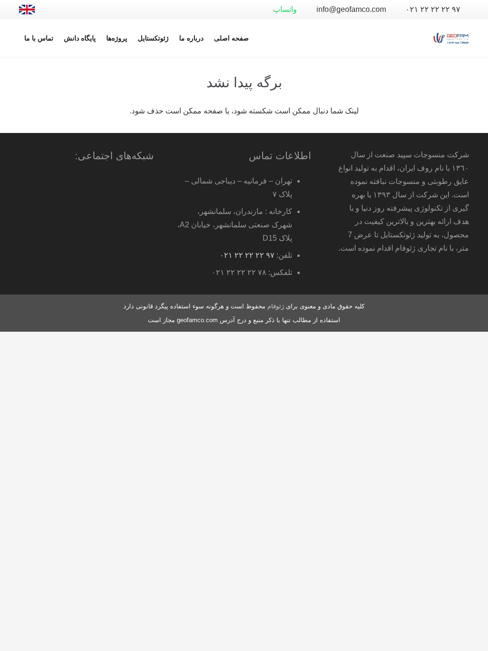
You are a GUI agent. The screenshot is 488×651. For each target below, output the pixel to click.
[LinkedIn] (68, 9)
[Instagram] (53, 9)
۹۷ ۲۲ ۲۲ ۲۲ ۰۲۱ (247, 255)
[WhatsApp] (114, 9)
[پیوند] (27, 9)
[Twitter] (84, 9)
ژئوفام (275, 306)
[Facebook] (99, 9)
